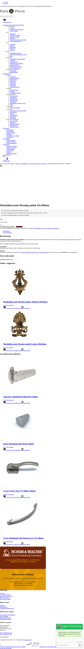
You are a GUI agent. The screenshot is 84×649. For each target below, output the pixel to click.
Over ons (5, 2)
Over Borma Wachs (5, 594)
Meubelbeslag (55, 228)
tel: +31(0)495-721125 (6, 634)
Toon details (26, 308)
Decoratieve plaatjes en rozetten (42, 228)
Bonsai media (27, 640)
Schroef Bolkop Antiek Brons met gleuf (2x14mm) (35, 252)
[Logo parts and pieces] (12, 14)
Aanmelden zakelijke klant (7, 608)
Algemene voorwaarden (6, 596)
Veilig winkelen (4, 616)
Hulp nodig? (19, 226)
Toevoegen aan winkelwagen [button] (13, 308)
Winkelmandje (3, 607)
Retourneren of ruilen (5, 619)
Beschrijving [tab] (6, 231)
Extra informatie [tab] (7, 232)
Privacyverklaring (4, 597)
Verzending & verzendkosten (7, 615)
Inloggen (2, 605)
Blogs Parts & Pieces (5, 599)
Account (5, 3)
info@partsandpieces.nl (6, 633)
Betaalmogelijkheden (5, 617)
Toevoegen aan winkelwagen (7, 226)
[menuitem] (43, 2)
